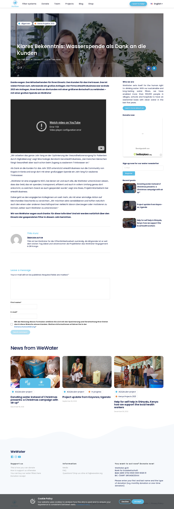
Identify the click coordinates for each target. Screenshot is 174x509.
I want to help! (138, 4)
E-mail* (14, 312)
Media (65, 467)
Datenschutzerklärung (24, 327)
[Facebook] (12, 456)
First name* (16, 302)
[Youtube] (19, 456)
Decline (125, 501)
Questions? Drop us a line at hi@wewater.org (82, 473)
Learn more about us (134, 108)
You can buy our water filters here (26, 473)
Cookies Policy (83, 504)
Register (129, 173)
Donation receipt (18, 476)
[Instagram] (16, 456)
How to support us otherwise (23, 470)
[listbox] (157, 4)
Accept (137, 501)
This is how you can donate (23, 467)
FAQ (64, 470)
